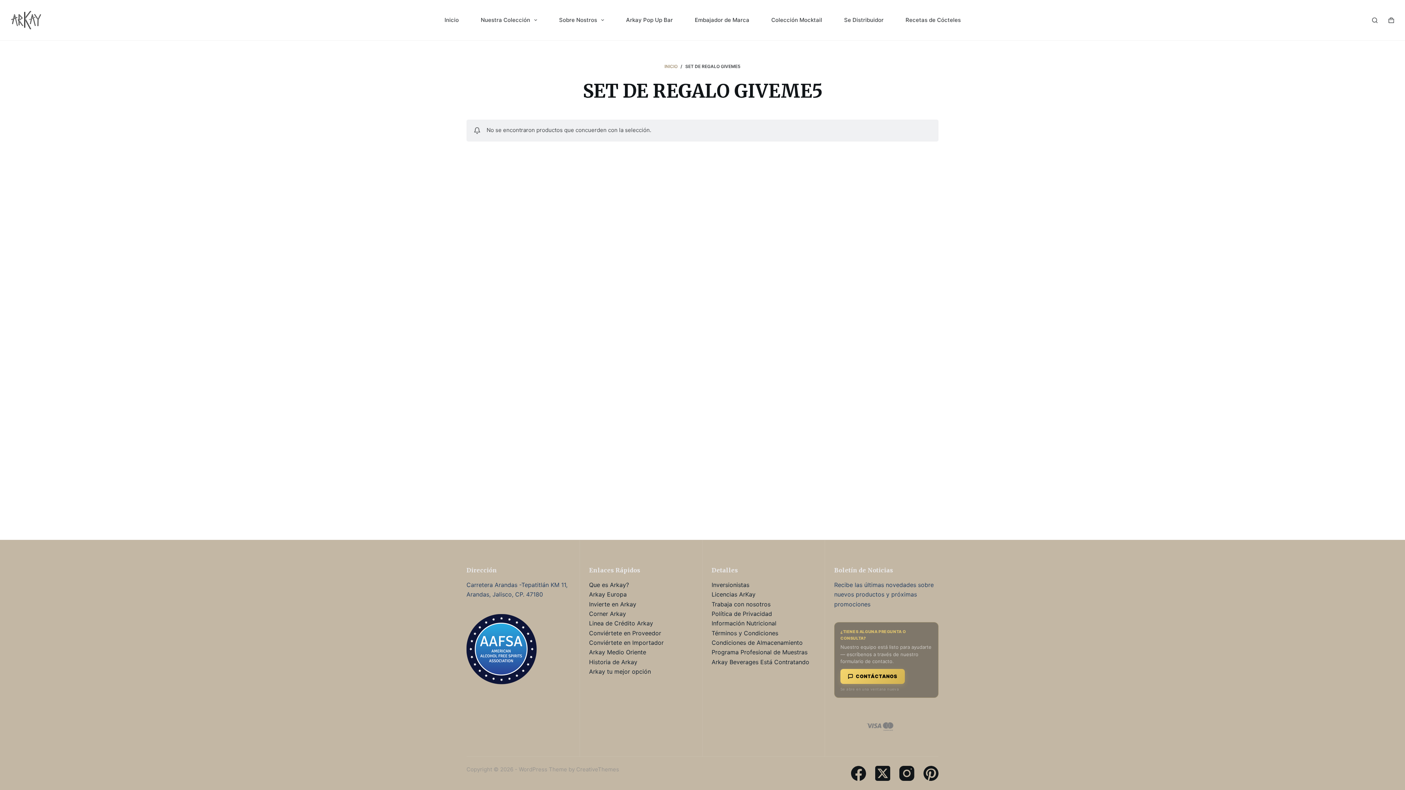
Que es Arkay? (609, 584)
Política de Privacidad (742, 613)
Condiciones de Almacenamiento (757, 642)
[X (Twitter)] (882, 773)
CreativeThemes (597, 769)
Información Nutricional (744, 623)
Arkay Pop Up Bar (649, 19)
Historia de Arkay (613, 662)
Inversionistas (730, 584)
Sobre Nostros (578, 19)
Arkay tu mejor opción (620, 671)
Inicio (452, 19)
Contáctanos (877, 676)
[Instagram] (906, 773)
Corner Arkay (607, 613)
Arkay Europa (608, 594)
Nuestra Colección (505, 19)
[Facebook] (858, 773)
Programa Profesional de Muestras (760, 652)
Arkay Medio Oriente (617, 652)
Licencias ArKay (734, 594)
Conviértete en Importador (626, 642)
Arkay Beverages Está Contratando (760, 662)
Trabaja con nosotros (741, 604)
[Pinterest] (930, 773)
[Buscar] (1375, 20)
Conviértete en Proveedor (625, 633)
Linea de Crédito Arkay (621, 623)
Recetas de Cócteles (933, 19)
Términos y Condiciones (745, 633)
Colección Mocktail (796, 19)
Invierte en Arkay (612, 604)
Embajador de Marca (722, 19)
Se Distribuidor (864, 19)
